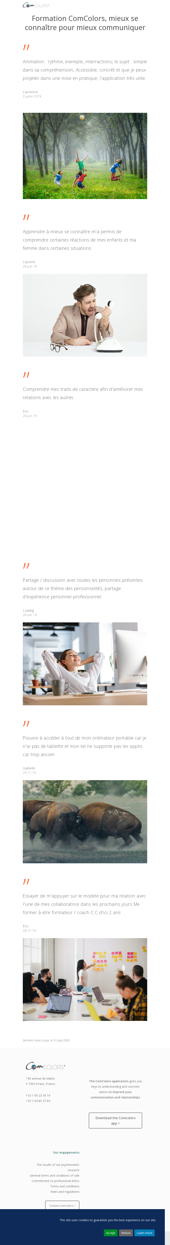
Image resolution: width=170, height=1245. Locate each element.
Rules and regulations (65, 1192)
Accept (110, 1233)
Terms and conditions (64, 1186)
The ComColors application (109, 1081)
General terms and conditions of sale (54, 1175)
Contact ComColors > (62, 1205)
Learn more (144, 1233)
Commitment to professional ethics (55, 1181)
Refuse (126, 1233)
